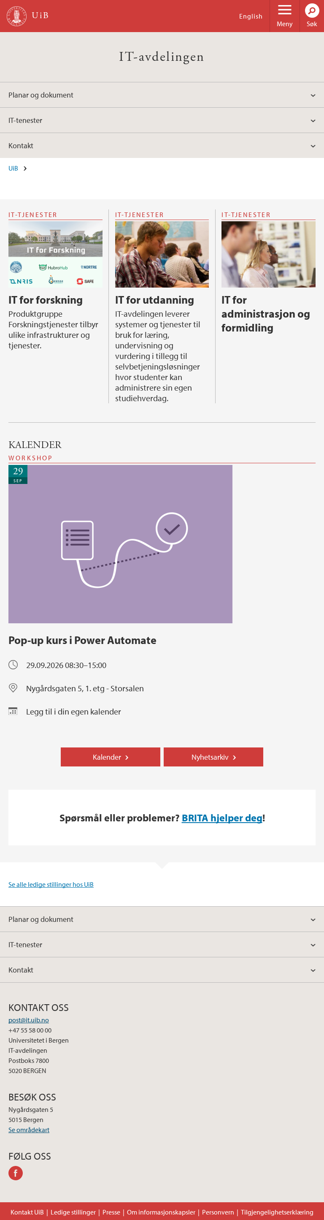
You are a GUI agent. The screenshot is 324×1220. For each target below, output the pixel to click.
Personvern (218, 1212)
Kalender (107, 757)
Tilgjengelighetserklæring (277, 1212)
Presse (111, 1212)
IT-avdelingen (162, 57)
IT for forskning (45, 300)
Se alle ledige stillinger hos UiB (51, 884)
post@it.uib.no (28, 1020)
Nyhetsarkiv (210, 757)
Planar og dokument (40, 95)
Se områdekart (28, 1129)
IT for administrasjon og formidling (265, 313)
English (251, 16)
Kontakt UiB (27, 1212)
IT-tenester (25, 120)
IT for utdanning (154, 300)
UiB (13, 168)
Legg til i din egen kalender (73, 711)
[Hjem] (17, 16)
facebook (18, 1174)
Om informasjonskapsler (161, 1212)
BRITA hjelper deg (222, 817)
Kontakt (20, 145)
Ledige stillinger (73, 1212)
